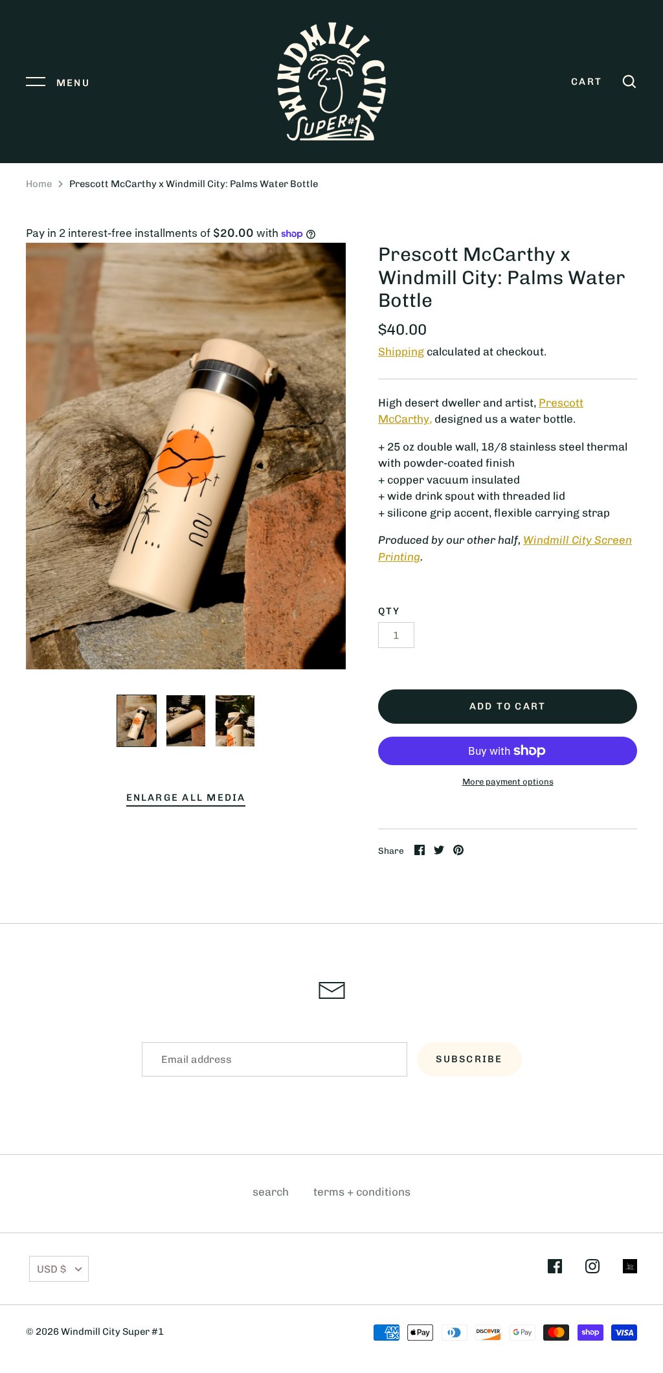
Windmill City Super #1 (112, 1331)
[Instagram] (592, 1268)
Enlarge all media (186, 797)
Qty (389, 611)
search (271, 1191)
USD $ (51, 1269)
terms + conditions (361, 1191)
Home (39, 184)
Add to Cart (507, 706)
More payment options (508, 782)
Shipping (401, 351)
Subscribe (469, 1059)
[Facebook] (555, 1268)
